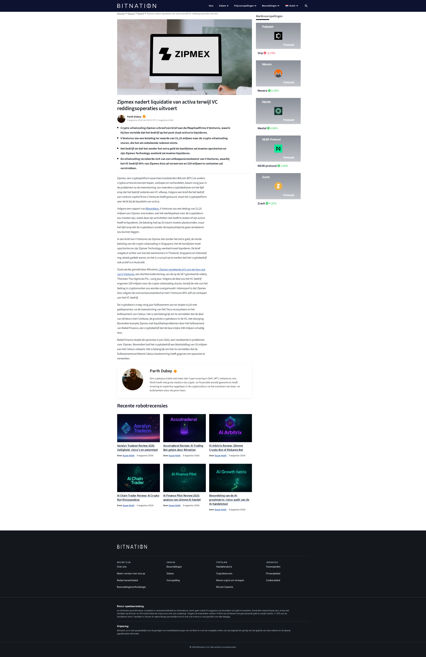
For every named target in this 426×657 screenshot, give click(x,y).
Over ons (121, 566)
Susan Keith (128, 455)
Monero (262, 91)
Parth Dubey (161, 371)
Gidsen (222, 5)
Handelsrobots (224, 566)
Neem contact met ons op (131, 573)
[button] (306, 6)
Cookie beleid (273, 580)
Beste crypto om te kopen (230, 580)
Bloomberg (152, 209)
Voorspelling (173, 580)
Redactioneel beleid (127, 580)
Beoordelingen (269, 5)
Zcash (261, 203)
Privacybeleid (273, 573)
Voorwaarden (273, 566)
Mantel (262, 128)
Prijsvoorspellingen (244, 5)
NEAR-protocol (267, 166)
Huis (211, 5)
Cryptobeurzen (224, 573)
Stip (260, 53)
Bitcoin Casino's (224, 587)
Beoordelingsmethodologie (131, 587)
